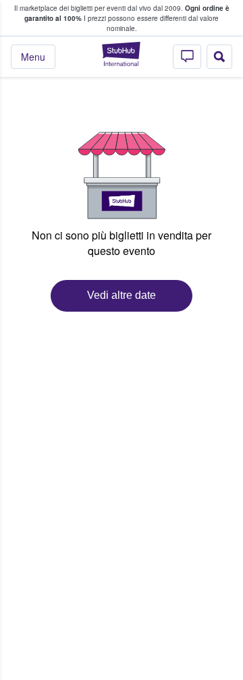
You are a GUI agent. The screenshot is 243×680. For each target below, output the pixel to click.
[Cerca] (219, 57)
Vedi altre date (121, 295)
